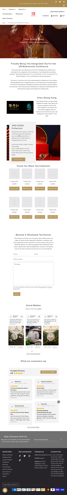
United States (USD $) (57, 12)
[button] (8, 331)
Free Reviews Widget (34, 427)
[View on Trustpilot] (12, 382)
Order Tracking (7, 18)
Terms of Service (7, 469)
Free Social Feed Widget (34, 354)
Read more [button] (12, 324)
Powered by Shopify (43, 484)
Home (3, 22)
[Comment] (14, 347)
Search (4, 476)
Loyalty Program (7, 460)
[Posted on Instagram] (22, 317)
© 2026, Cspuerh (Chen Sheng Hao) (28, 484)
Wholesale (19, 14)
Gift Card (5, 464)
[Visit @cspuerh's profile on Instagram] (11, 316)
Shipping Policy (6, 457)
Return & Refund (7, 455)
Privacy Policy (42, 287)
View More (18, 159)
